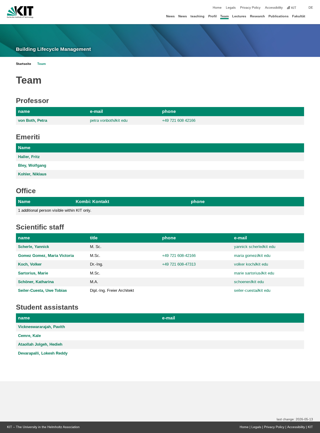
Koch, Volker (30, 264)
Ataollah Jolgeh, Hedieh (40, 344)
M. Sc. (95, 246)
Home (217, 7)
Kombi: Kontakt (92, 201)
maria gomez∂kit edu (252, 255)
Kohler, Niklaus (32, 174)
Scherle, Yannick (33, 246)
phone (169, 111)
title (94, 237)
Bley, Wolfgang (32, 165)
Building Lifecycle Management (53, 49)
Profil (212, 16)
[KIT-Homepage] (20, 12)
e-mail (96, 111)
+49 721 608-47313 (179, 264)
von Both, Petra (32, 120)
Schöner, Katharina (36, 282)
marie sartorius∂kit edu (254, 273)
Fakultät (298, 16)
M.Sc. (95, 255)
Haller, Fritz (29, 157)
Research (257, 16)
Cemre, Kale (29, 335)
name (24, 111)
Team (224, 16)
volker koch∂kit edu (251, 264)
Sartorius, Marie (33, 273)
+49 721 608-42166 (179, 255)
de (311, 7)
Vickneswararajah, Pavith (41, 327)
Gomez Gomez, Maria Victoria (46, 255)
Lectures (239, 16)
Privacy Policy (250, 7)
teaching (197, 16)
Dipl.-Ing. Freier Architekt (112, 290)
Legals (231, 7)
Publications (278, 16)
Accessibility (274, 7)
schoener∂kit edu (249, 282)
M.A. (94, 282)
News (170, 16)
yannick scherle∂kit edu (254, 246)
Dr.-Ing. (96, 264)
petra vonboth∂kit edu (108, 120)
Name (24, 147)
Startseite (23, 64)
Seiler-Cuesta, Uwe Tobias (42, 290)
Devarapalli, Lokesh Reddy (42, 353)
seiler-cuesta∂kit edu (252, 290)
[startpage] (311, 16)
